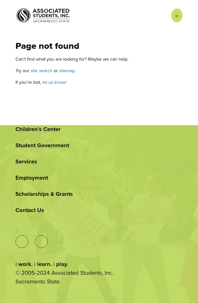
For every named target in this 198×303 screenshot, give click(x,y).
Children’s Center (38, 129)
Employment (31, 178)
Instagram (150, 15)
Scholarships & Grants (44, 194)
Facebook (161, 15)
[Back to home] (43, 11)
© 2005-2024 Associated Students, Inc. (64, 273)
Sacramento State (37, 281)
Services (26, 161)
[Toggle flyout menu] (177, 15)
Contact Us (29, 210)
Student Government (42, 145)
